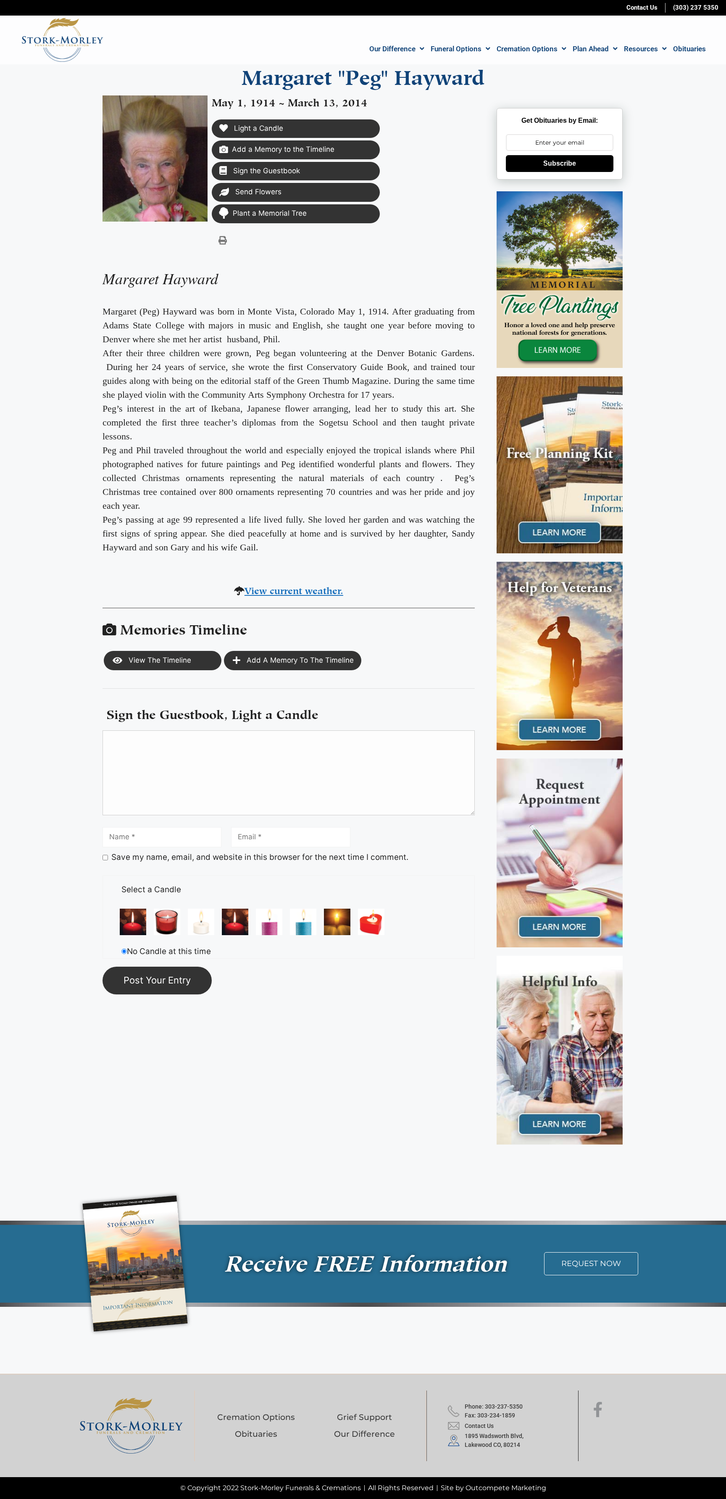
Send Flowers (257, 192)
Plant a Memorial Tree (270, 213)
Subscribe (559, 163)
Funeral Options (456, 49)
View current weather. (294, 589)
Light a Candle (257, 128)
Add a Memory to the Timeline (283, 149)
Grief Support (364, 1417)
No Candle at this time (169, 951)
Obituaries (689, 49)
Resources (641, 49)
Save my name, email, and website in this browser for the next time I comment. (259, 857)
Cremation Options (527, 49)
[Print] (222, 240)
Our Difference (392, 49)
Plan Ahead (591, 49)
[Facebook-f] (598, 1410)
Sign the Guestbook (265, 171)
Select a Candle (151, 889)
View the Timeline (158, 660)
